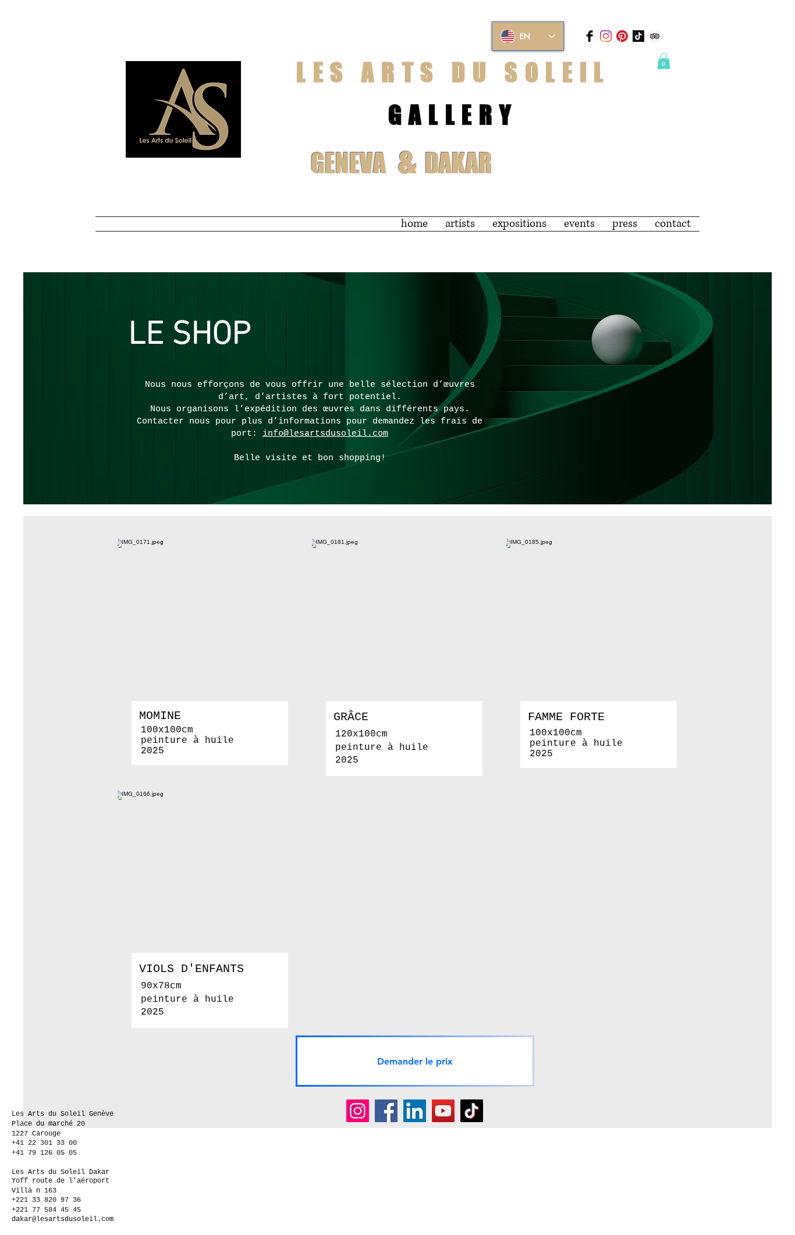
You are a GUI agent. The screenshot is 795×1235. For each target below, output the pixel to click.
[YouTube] (443, 1110)
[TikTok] (638, 36)
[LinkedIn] (414, 1110)
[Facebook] (386, 1110)
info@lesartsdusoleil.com (325, 434)
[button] (663, 61)
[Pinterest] (622, 36)
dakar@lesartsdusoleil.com (62, 1219)
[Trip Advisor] (655, 36)
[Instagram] (606, 36)
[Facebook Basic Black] (589, 36)
